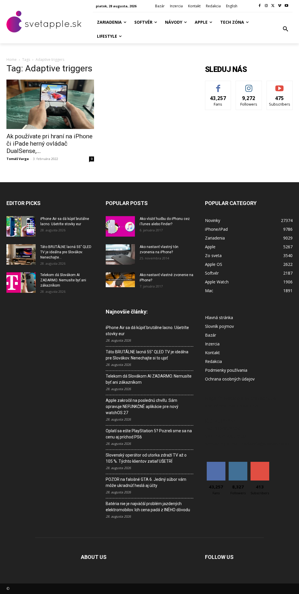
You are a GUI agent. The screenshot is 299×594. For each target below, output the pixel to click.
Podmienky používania (226, 370)
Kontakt (212, 352)
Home (11, 59)
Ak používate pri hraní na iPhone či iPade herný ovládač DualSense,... (49, 143)
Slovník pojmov (219, 326)
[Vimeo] (279, 6)
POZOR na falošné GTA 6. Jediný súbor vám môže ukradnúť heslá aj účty (146, 482)
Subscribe (280, 85)
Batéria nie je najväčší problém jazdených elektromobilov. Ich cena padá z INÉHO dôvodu (148, 506)
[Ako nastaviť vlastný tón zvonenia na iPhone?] (120, 254)
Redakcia (213, 361)
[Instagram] (266, 6)
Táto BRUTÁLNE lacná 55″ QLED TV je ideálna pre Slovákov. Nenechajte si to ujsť (147, 354)
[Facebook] (259, 6)
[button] (286, 29)
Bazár (210, 335)
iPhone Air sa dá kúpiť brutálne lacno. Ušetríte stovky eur (147, 330)
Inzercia (212, 344)
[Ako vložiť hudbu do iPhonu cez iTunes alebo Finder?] (120, 226)
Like (218, 85)
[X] (273, 6)
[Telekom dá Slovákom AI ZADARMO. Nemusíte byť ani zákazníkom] (21, 282)
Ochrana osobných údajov (230, 379)
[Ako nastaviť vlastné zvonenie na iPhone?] (120, 279)
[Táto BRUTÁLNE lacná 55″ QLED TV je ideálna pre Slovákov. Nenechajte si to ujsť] (21, 254)
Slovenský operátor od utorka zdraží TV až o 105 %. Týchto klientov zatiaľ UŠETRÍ (146, 458)
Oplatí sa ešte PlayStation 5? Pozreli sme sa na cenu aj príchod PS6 (149, 433)
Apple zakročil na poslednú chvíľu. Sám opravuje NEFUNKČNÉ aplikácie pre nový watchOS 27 (142, 406)
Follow (249, 85)
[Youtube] (286, 6)
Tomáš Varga (17, 158)
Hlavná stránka (219, 317)
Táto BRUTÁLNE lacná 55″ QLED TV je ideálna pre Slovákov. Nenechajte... (65, 252)
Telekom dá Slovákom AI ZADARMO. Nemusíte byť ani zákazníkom (63, 280)
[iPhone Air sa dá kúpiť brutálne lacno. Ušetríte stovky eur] (21, 226)
